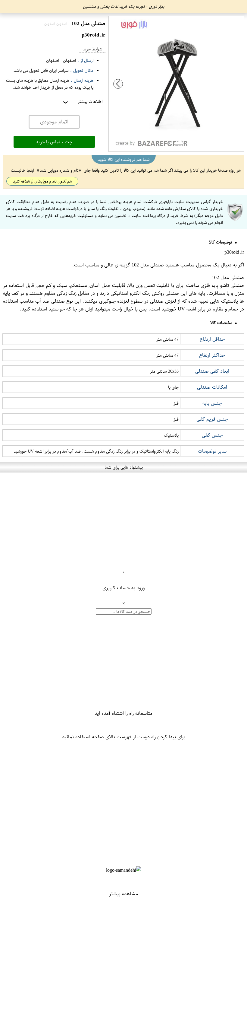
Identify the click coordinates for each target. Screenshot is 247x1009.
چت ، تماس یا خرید (54, 141)
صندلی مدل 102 (148, 265)
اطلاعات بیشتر (82, 101)
